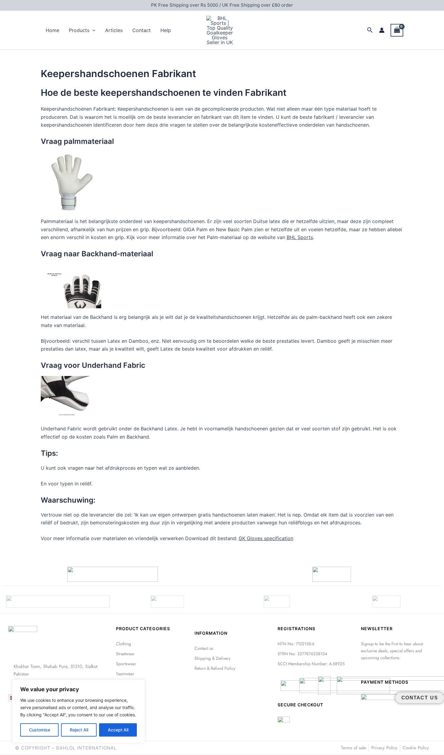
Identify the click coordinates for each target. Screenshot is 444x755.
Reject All (79, 729)
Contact (141, 30)
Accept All (118, 729)
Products (79, 30)
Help (165, 30)
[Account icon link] (381, 30)
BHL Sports (300, 237)
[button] (92, 30)
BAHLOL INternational (86, 748)
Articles (114, 30)
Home (52, 30)
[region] (78, 711)
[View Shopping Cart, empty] (397, 30)
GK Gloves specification (266, 538)
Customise (39, 729)
